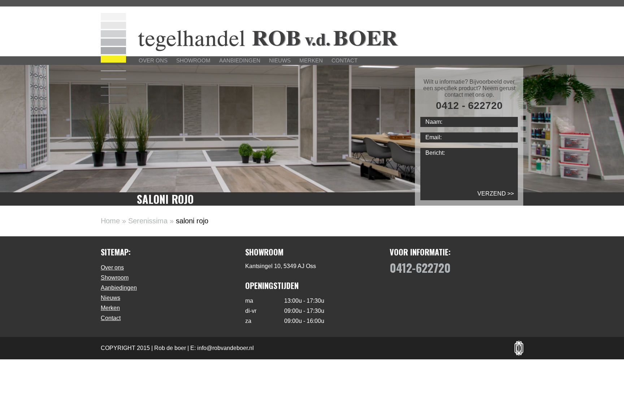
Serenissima (148, 221)
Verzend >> (495, 193)
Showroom (193, 60)
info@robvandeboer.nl (225, 348)
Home (110, 221)
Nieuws (280, 60)
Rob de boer (170, 348)
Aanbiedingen (239, 60)
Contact (345, 60)
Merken (311, 60)
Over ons (153, 60)
